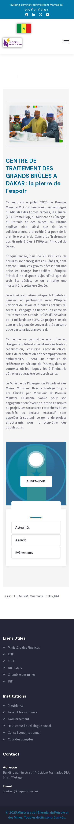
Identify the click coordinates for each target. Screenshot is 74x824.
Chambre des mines (21, 674)
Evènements (24, 553)
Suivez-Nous (36, 481)
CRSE (11, 661)
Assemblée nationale (22, 712)
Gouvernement (18, 719)
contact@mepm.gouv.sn (20, 791)
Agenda (20, 540)
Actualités (19, 67)
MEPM (23, 596)
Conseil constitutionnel (24, 732)
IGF (10, 681)
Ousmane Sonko (41, 596)
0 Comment (33, 77)
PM (56, 596)
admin (11, 77)
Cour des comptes (20, 739)
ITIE (11, 654)
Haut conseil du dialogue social (29, 726)
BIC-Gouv (15, 668)
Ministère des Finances (24, 647)
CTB (14, 596)
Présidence (16, 705)
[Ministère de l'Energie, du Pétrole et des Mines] (39, 28)
